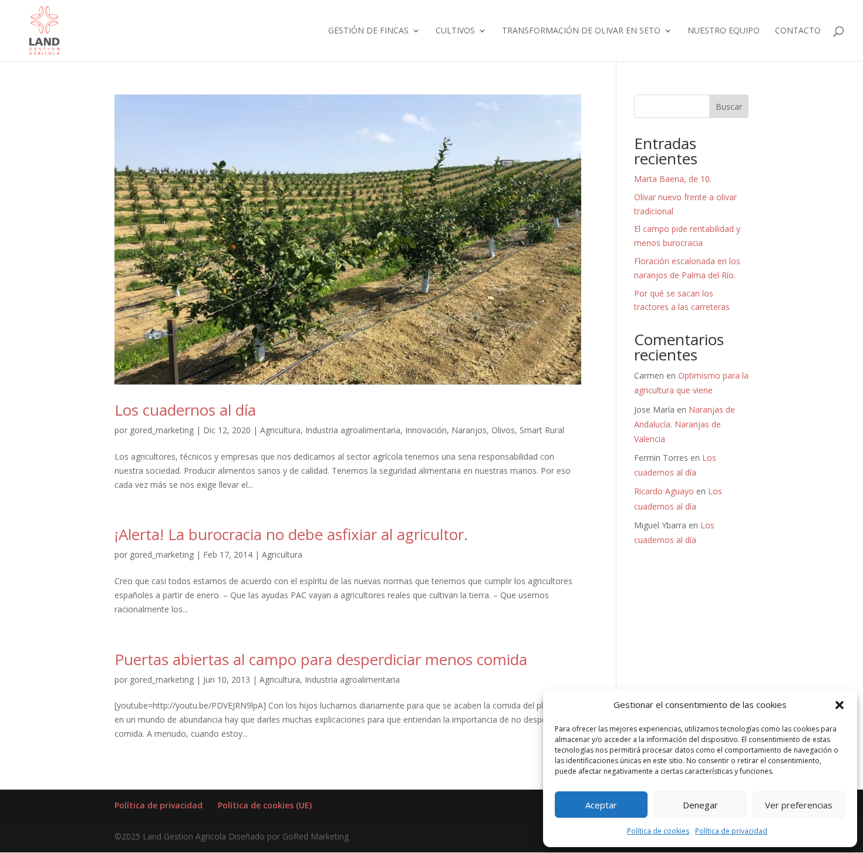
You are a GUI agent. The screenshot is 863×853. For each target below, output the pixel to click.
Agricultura (280, 430)
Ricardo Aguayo (664, 491)
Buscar (729, 106)
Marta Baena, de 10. (673, 178)
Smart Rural (542, 430)
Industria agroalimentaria (352, 430)
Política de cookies (658, 831)
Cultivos (455, 31)
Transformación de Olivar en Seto (581, 31)
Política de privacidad (731, 831)
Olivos (503, 430)
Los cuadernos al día (185, 409)
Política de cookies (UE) (265, 805)
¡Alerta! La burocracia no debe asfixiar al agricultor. (291, 534)
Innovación (426, 430)
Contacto (798, 31)
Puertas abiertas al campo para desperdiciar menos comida (320, 659)
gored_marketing (162, 430)
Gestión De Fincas (368, 31)
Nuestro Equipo (723, 31)
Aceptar (601, 805)
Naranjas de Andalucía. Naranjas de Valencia (684, 424)
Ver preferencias (798, 805)
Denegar (700, 805)
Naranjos (469, 430)
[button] (839, 705)
